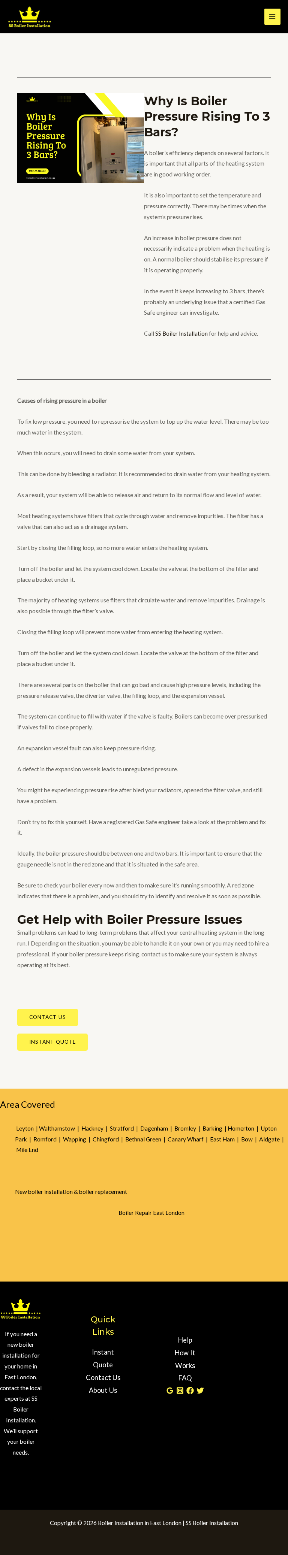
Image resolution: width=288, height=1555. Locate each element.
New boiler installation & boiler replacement (71, 1191)
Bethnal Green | (146, 1139)
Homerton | (244, 1128)
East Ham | (225, 1139)
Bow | (250, 1139)
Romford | (48, 1139)
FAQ (185, 1378)
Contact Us (103, 1377)
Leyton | (27, 1128)
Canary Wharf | (189, 1139)
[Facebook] (190, 1390)
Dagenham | (157, 1128)
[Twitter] (200, 1390)
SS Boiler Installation (181, 333)
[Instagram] (180, 1390)
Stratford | (125, 1128)
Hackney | (95, 1128)
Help (185, 1340)
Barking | (215, 1128)
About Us (103, 1390)
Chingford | (109, 1139)
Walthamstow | (60, 1128)
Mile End (27, 1149)
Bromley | (188, 1128)
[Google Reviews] (170, 1390)
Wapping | (78, 1139)
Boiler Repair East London (151, 1212)
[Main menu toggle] (272, 17)
